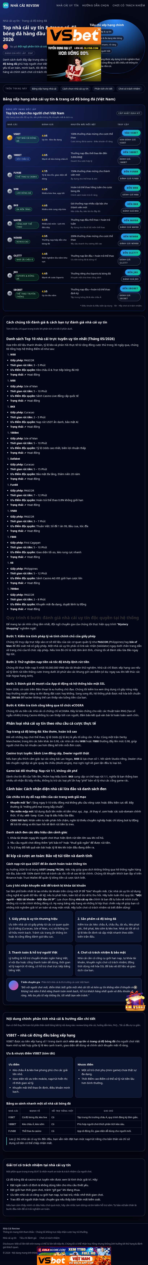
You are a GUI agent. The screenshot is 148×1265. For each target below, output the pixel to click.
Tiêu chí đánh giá (27, 1237)
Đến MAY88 (131, 220)
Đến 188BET (130, 152)
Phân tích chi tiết (103, 88)
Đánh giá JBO (131, 279)
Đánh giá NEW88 (129, 243)
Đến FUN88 (131, 171)
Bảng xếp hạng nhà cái (44, 88)
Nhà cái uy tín (67, 5)
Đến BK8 (132, 204)
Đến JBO (133, 272)
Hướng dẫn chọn (95, 5)
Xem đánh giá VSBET (128, 141)
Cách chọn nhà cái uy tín (75, 88)
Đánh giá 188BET (125, 161)
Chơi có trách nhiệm (129, 5)
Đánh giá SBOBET (125, 297)
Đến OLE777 (130, 252)
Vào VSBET (131, 132)
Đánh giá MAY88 (129, 227)
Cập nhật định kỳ (129, 113)
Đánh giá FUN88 (129, 178)
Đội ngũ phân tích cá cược (33, 46)
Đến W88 (132, 187)
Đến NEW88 (130, 236)
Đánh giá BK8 (131, 210)
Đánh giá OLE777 (125, 261)
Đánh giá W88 (131, 194)
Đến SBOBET (130, 288)
